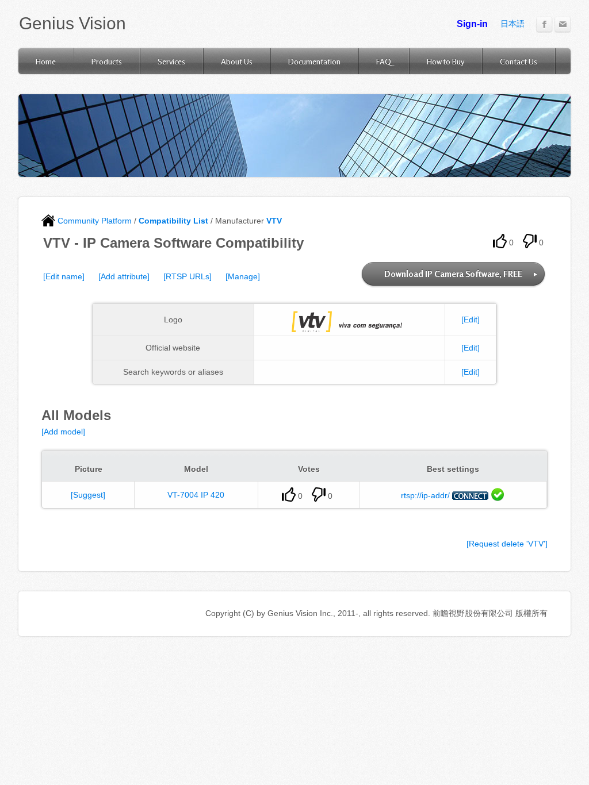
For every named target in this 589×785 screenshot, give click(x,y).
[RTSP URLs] (187, 276)
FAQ (383, 61)
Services (171, 61)
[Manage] (242, 276)
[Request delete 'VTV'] (507, 543)
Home (46, 61)
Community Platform (93, 220)
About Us (237, 61)
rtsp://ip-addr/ (425, 495)
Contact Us (518, 61)
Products (106, 61)
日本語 (512, 23)
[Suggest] (88, 494)
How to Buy (445, 61)
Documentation (314, 61)
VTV (274, 220)
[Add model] (63, 431)
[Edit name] (64, 276)
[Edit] (470, 319)
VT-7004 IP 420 (195, 494)
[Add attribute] (124, 276)
